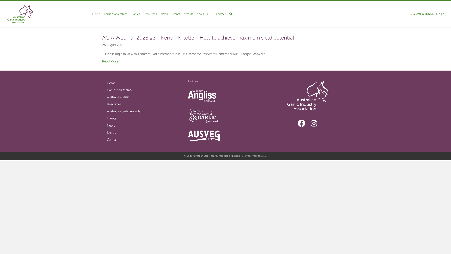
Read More (110, 61)
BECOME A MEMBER (423, 14)
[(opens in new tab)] (202, 95)
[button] (230, 14)
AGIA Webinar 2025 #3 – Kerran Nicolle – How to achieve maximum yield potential (198, 37)
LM (264, 155)
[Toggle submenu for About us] (210, 14)
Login (441, 14)
